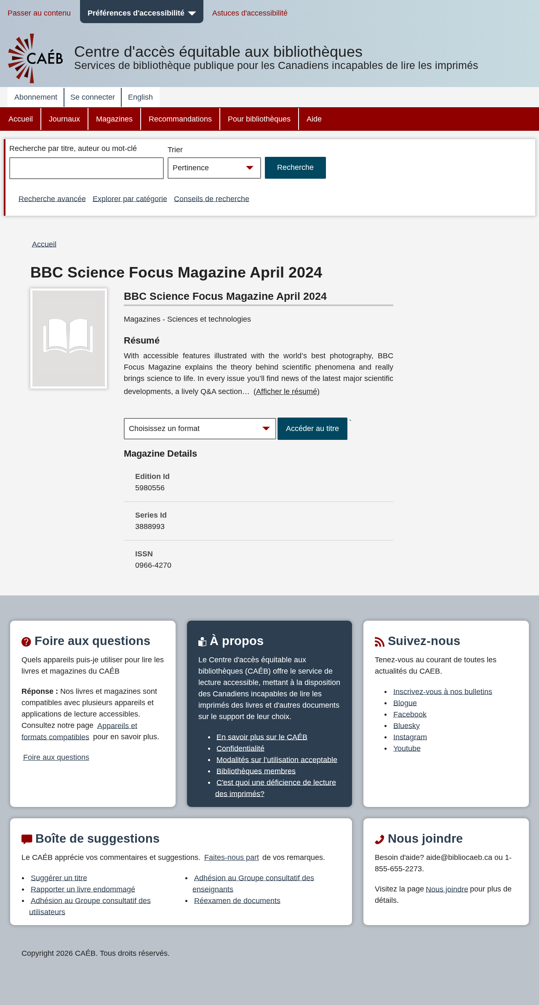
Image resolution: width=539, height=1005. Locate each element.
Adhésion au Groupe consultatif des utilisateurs (90, 906)
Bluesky (406, 725)
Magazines (114, 119)
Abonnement (35, 97)
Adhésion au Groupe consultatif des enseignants (253, 883)
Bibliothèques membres (256, 771)
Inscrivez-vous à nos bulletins (442, 691)
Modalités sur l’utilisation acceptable (276, 759)
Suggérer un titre (59, 877)
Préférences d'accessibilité (136, 13)
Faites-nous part (231, 857)
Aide (314, 119)
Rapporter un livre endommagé (83, 889)
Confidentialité (240, 748)
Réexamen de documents (237, 900)
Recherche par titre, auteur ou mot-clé (73, 148)
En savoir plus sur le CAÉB (261, 737)
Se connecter (92, 97)
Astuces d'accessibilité (250, 13)
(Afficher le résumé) (286, 391)
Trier (175, 149)
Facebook (410, 714)
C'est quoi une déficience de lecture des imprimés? (275, 788)
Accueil (20, 119)
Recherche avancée (52, 198)
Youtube (407, 748)
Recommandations (180, 119)
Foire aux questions (56, 757)
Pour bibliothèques (259, 119)
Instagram (410, 737)
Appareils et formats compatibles (79, 731)
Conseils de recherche (211, 198)
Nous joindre (447, 889)
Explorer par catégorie (130, 198)
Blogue (405, 702)
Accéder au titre (312, 428)
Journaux (64, 119)
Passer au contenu (39, 13)
